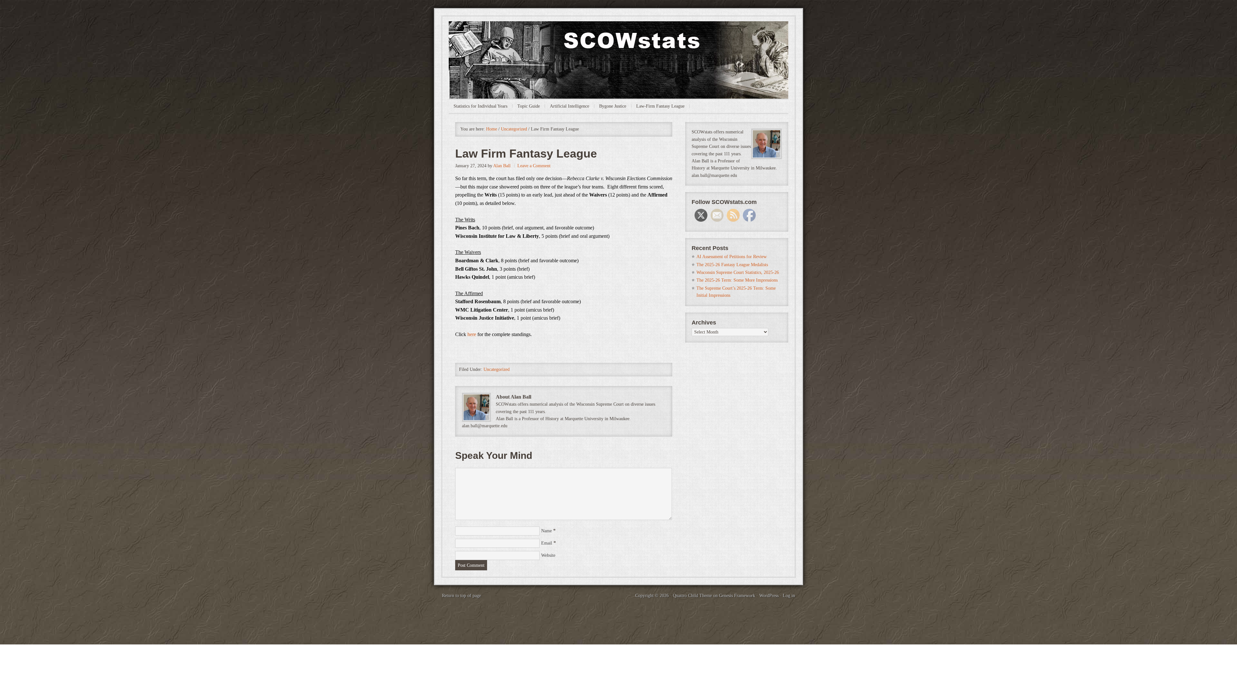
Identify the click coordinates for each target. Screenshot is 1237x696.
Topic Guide (528, 106)
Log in (789, 595)
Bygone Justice (612, 106)
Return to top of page (461, 595)
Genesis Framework (737, 595)
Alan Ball (502, 165)
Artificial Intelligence (569, 106)
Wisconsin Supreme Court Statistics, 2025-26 (737, 272)
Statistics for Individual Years (480, 106)
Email (546, 543)
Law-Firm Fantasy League (660, 106)
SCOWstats (618, 40)
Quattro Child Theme (692, 595)
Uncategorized (497, 369)
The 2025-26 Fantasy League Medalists (732, 264)
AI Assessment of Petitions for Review (731, 256)
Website (548, 555)
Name (546, 530)
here (471, 334)
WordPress (769, 595)
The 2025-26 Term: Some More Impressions (737, 280)
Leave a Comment (534, 165)
